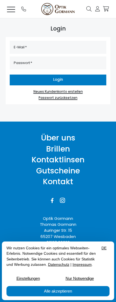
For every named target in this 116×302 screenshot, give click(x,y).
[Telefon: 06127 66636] (23, 9)
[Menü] (11, 9)
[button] (89, 8)
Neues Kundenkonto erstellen (58, 91)
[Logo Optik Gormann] (58, 9)
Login (58, 79)
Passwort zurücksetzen (58, 98)
